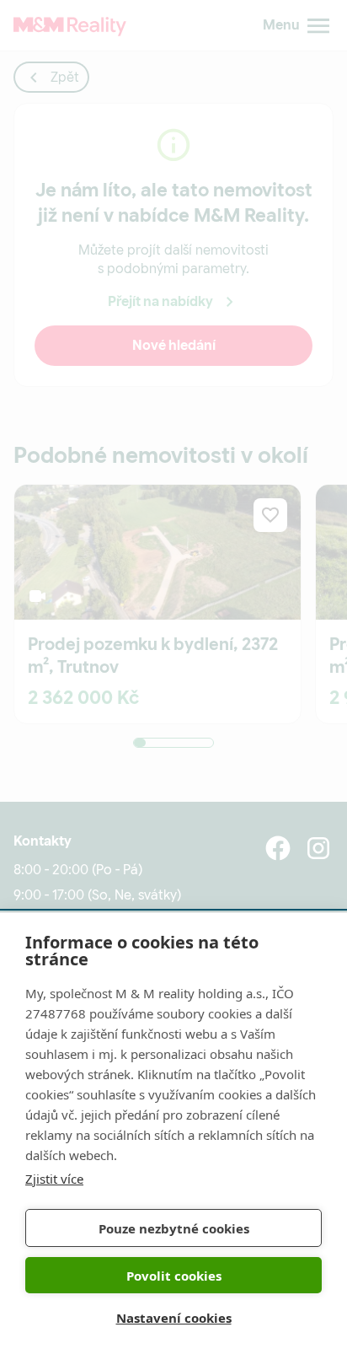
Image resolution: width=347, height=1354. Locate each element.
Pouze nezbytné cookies (174, 1228)
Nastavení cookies (174, 1317)
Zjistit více (54, 1178)
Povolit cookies (174, 1275)
